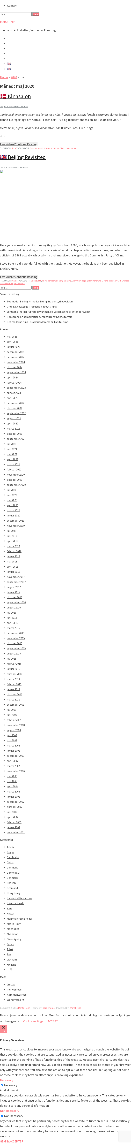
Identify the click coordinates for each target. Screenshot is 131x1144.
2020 (14, 77)
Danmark (12, 867)
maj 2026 (12, 336)
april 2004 (12, 786)
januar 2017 (13, 592)
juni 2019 (12, 536)
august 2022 (14, 418)
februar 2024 (14, 382)
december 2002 (15, 801)
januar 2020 (13, 515)
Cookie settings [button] (33, 1021)
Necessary (10, 1085)
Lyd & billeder (15, 43)
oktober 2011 (14, 694)
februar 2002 (14, 822)
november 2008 (16, 725)
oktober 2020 (14, 479)
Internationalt (15, 903)
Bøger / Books (16, 54)
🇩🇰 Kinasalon (15, 96)
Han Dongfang (94, 280)
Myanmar (12, 934)
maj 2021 (12, 454)
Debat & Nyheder (18, 38)
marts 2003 (13, 791)
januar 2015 (13, 668)
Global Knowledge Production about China (32, 306)
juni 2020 (12, 495)
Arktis (10, 847)
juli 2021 (11, 444)
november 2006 (16, 771)
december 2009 (15, 704)
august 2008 (14, 730)
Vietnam (12, 959)
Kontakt (12, 5)
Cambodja (13, 857)
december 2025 (15, 352)
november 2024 (16, 362)
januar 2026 (13, 346)
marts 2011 (13, 699)
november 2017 (16, 576)
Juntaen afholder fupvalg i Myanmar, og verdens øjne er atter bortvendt (48, 311)
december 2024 (15, 357)
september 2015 (16, 648)
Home (4, 77)
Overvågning (14, 939)
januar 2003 (13, 796)
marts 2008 (13, 745)
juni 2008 (12, 735)
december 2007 (15, 755)
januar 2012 (13, 689)
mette (15, 106)
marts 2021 (13, 464)
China (15, 280)
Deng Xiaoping (65, 280)
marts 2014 (13, 679)
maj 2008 (12, 740)
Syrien (10, 944)
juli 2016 (11, 612)
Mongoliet (13, 929)
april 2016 (12, 622)
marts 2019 (13, 546)
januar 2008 (13, 750)
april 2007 (12, 760)
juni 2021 (12, 449)
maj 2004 (12, 781)
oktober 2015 (14, 643)
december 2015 (15, 633)
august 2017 (14, 587)
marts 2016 (13, 628)
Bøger (10, 852)
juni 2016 (12, 617)
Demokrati (13, 872)
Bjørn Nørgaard (36, 148)
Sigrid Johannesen (68, 148)
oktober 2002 (14, 807)
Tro (9, 954)
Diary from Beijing (80, 280)
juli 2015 (11, 658)
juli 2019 (11, 530)
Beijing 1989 (36, 280)
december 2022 (15, 403)
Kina (14, 148)
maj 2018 (12, 561)
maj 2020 (12, 500)
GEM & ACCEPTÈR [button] (11, 1141)
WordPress (75, 1007)
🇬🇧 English (13, 64)
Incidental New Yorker (19, 898)
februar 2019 (14, 551)
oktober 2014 (14, 674)
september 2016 (16, 602)
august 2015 (14, 653)
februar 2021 (14, 469)
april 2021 (12, 459)
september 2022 (16, 413)
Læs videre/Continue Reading (19, 144)
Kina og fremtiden (51, 148)
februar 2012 (14, 684)
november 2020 (16, 474)
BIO (9, 59)
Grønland (12, 888)
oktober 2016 (14, 597)
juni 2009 (12, 714)
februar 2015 (14, 663)
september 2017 (16, 582)
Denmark (12, 877)
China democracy (50, 280)
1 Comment (23, 106)
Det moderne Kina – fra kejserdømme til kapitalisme (37, 322)
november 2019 (16, 525)
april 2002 (12, 817)
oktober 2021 (14, 433)
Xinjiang (11, 964)
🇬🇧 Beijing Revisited (23, 157)
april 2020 (12, 505)
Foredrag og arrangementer (25, 48)
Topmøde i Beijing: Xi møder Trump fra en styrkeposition (40, 301)
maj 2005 (12, 776)
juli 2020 (11, 490)
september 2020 (16, 484)
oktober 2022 (14, 408)
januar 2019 (13, 556)
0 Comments (22, 167)
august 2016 (14, 607)
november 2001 (16, 832)
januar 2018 (13, 571)
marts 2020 (13, 510)
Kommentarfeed (16, 994)
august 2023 (14, 392)
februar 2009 (14, 720)
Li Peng (105, 280)
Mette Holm (8, 22)
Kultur (10, 913)
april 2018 (12, 566)
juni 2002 (12, 812)
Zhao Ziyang (19, 283)
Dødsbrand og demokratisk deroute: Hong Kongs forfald (39, 316)
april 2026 (12, 341)
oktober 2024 (14, 367)
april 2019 (12, 541)
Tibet (10, 949)
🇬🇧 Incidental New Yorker (23, 69)
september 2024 (16, 372)
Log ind (11, 984)
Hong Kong (13, 893)
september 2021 (16, 438)
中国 (9, 969)
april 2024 (12, 377)
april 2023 (12, 398)
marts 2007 (13, 766)
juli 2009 (11, 709)
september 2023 (16, 387)
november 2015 (16, 638)
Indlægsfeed (14, 989)
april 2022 (12, 423)
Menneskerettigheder (19, 918)
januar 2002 (13, 827)
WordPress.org (15, 999)
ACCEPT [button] (53, 1021)
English (11, 882)
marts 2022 (13, 428)
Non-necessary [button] (9, 1111)
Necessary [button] (6, 1080)
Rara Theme (49, 1007)
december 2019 (15, 520)
